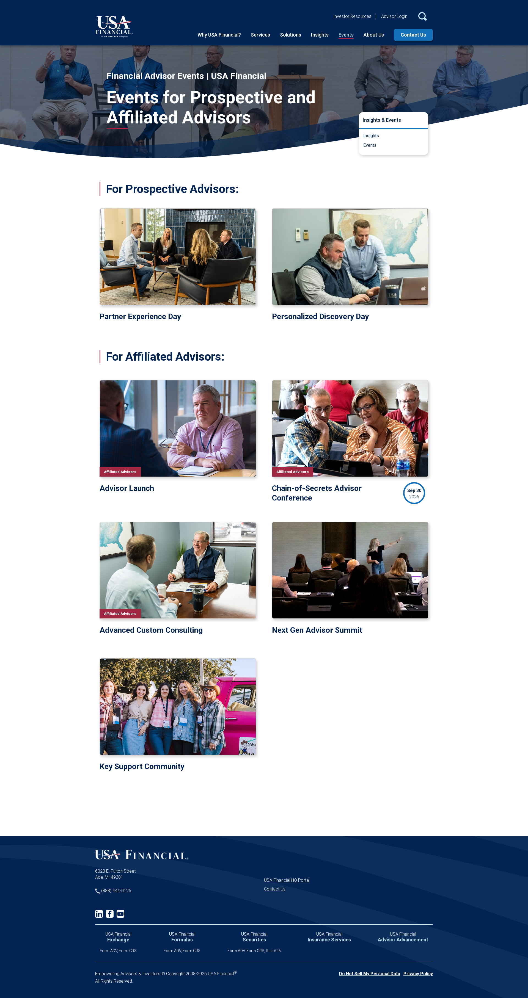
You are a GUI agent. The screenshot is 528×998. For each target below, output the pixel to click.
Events (346, 35)
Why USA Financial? (219, 35)
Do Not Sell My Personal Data (369, 973)
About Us (374, 35)
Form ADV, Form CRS (118, 951)
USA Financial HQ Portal (287, 880)
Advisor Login (394, 16)
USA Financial (118, 936)
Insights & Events (382, 120)
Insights (320, 35)
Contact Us (413, 35)
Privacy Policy (418, 973)
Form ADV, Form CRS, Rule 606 (254, 951)
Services (260, 35)
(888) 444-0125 (116, 890)
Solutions (290, 35)
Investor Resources (352, 16)
